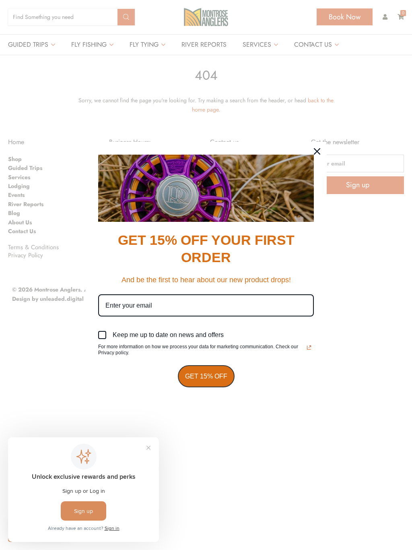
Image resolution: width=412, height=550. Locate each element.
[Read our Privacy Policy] (309, 347)
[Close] (317, 151)
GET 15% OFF (206, 376)
